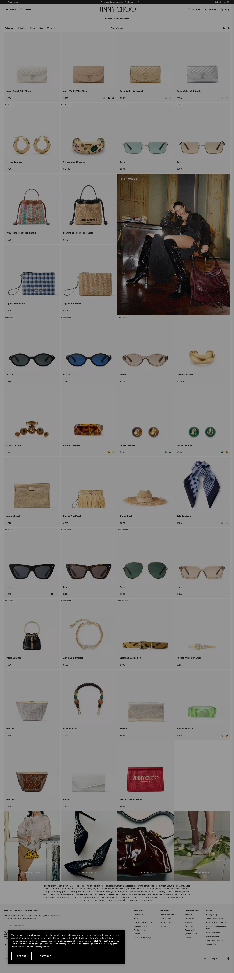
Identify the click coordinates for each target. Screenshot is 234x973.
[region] (66, 947)
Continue (45, 956)
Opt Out (21, 956)
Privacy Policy (42, 946)
